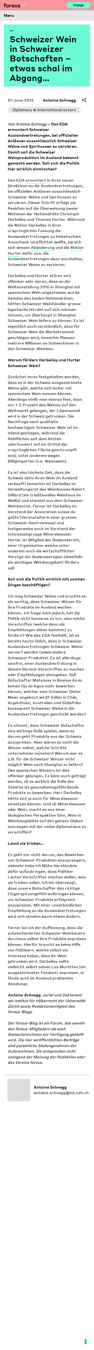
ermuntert (36, 180)
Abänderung (43, 247)
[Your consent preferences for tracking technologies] (85, 1341)
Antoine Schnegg (59, 100)
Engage (79, 5)
